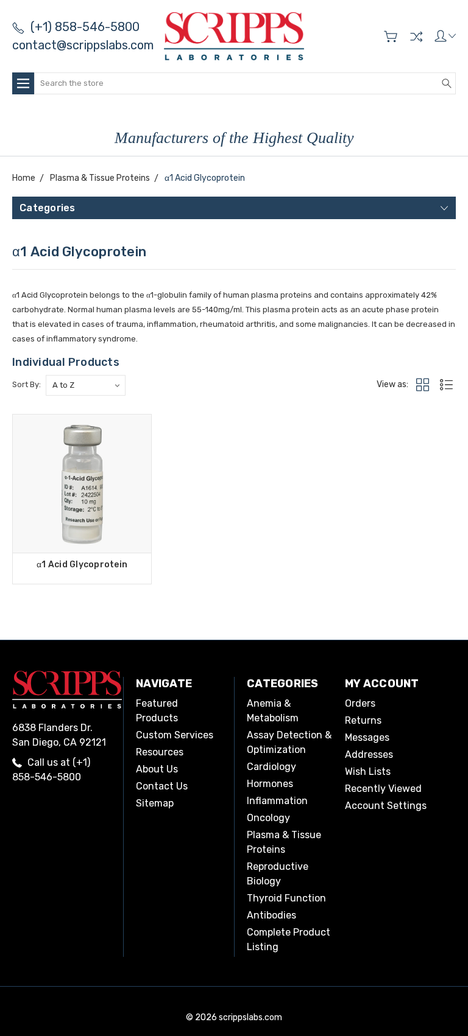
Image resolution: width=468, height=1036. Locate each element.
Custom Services (174, 735)
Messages (367, 737)
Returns (363, 720)
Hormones (270, 783)
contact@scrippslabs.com (83, 45)
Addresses (369, 754)
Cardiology (271, 766)
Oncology (268, 818)
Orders (360, 703)
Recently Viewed (383, 788)
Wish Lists (368, 771)
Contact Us (162, 786)
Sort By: (26, 384)
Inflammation (277, 801)
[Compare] (416, 36)
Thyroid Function (286, 898)
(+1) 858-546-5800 (85, 26)
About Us (157, 769)
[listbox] (86, 385)
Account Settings (386, 805)
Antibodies (271, 915)
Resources (159, 752)
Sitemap (155, 803)
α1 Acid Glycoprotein (82, 564)
